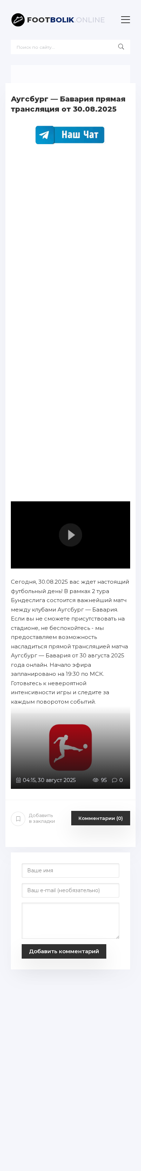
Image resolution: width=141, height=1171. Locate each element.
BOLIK (66, 20)
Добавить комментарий (64, 951)
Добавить (42, 818)
